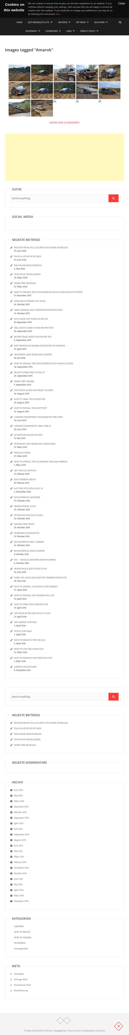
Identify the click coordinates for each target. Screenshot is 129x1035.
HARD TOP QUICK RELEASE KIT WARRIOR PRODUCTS (40, 577)
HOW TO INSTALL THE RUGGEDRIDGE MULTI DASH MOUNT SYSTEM (48, 292)
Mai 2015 (18, 851)
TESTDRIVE (19, 943)
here (58, 14)
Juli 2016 (18, 829)
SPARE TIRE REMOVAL (25, 283)
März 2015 (19, 856)
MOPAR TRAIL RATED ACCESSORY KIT (32, 336)
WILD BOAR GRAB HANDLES (28, 265)
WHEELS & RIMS (22, 452)
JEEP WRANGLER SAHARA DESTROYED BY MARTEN (39, 345)
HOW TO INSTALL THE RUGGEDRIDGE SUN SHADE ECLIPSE (43, 363)
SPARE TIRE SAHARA (24, 381)
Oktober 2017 (20, 812)
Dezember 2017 (21, 806)
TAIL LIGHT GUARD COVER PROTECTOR (33, 328)
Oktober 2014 (20, 873)
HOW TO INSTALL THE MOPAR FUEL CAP (34, 595)
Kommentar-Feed (22, 985)
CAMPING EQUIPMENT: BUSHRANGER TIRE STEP (38, 417)
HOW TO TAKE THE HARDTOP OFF (31, 604)
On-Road (62, 22)
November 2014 (21, 868)
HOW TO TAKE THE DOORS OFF (29, 399)
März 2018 (19, 801)
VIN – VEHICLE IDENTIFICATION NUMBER (35, 559)
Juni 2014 (18, 879)
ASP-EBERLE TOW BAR (25, 622)
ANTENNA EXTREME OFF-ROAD (30, 301)
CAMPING (19, 926)
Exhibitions (52, 31)
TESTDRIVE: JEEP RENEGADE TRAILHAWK (35, 444)
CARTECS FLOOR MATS (25, 667)
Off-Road (81, 22)
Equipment (31, 31)
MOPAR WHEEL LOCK (25, 506)
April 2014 (19, 890)
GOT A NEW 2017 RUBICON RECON (31, 319)
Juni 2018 (18, 790)
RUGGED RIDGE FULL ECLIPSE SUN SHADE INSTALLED (41, 247)
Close (121, 3)
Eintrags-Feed (20, 979)
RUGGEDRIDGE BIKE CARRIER (29, 542)
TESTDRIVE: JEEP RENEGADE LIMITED (33, 354)
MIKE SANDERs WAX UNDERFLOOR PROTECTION (38, 310)
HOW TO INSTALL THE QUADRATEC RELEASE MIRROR (40, 461)
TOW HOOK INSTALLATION (27, 274)
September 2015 (21, 834)
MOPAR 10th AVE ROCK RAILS (28, 515)
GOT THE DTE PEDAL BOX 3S (28, 488)
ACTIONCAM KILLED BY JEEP (28, 435)
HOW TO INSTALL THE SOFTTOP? (30, 408)
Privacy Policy (87, 31)
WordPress (100, 1030)
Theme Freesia (74, 1030)
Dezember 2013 (21, 901)
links (69, 31)
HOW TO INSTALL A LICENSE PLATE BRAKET (36, 586)
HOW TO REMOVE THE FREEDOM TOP (33, 658)
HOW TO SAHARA (22, 937)
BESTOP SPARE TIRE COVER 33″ (29, 372)
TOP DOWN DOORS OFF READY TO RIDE (33, 390)
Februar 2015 (20, 862)
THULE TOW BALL (23, 631)
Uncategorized (21, 948)
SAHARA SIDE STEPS (24, 524)
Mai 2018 (18, 795)
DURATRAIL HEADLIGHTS (26, 533)
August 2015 (20, 840)
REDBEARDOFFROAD (42, 1030)
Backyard (99, 22)
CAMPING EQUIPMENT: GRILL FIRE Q (32, 426)
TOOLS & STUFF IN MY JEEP (27, 256)
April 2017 (19, 823)
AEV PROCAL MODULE (25, 470)
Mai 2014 (18, 884)
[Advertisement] (64, 157)
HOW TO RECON (22, 932)
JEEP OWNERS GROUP (25, 479)
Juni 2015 (18, 845)
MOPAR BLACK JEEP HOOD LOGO (30, 568)
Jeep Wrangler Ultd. (39, 22)
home (19, 22)
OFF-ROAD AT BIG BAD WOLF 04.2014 (32, 613)
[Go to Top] (118, 1026)
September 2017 (21, 818)
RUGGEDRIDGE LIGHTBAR (27, 497)
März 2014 (19, 895)
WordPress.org (21, 990)
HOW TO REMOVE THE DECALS (29, 640)
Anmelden (19, 974)
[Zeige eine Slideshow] (64, 122)
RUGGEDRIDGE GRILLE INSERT (29, 551)
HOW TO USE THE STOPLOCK (29, 649)
